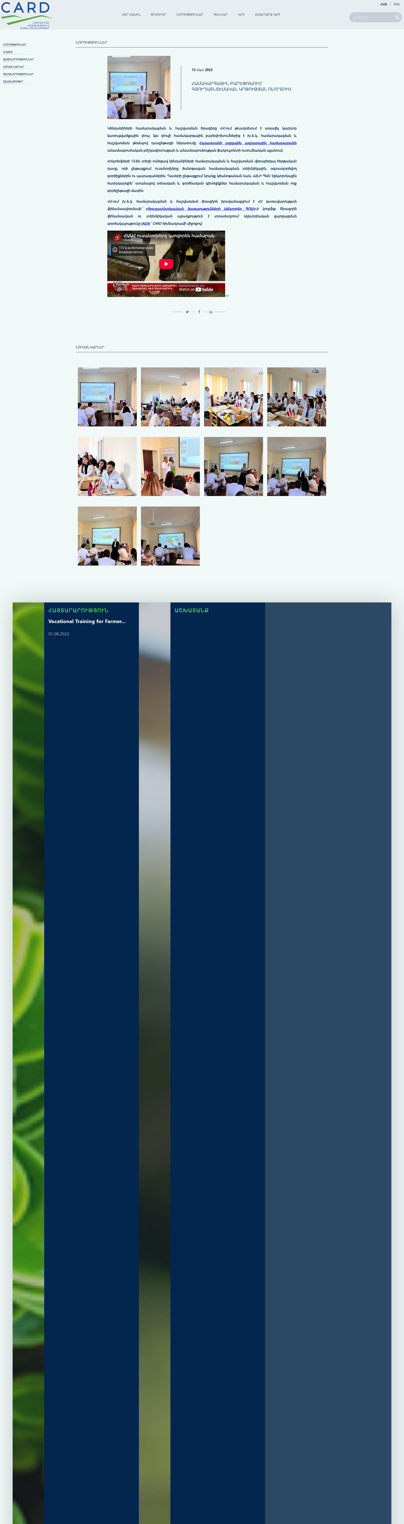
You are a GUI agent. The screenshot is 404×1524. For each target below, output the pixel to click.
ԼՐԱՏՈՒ (8, 52)
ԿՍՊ (241, 14)
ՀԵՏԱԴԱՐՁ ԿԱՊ (267, 14)
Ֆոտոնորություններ (18, 59)
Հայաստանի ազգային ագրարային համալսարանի (248, 143)
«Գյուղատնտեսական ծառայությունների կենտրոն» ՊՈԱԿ (200, 208)
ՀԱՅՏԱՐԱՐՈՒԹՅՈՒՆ (78, 610)
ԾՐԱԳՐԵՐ (158, 14)
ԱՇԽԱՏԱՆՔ (192, 610)
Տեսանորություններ (18, 74)
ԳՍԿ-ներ (221, 14)
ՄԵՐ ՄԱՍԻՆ (131, 14)
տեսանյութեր (13, 81)
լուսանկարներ (13, 67)
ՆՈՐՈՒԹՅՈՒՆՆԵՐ (190, 14)
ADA (145, 223)
